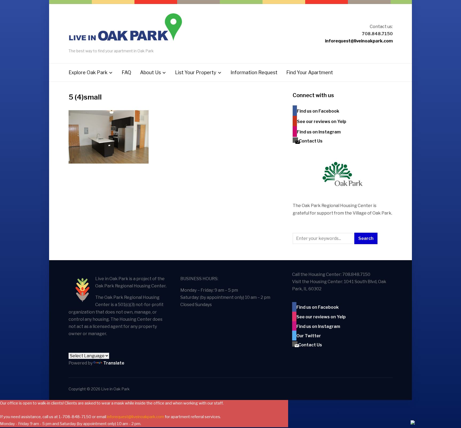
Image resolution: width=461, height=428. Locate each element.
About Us (150, 72)
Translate (113, 363)
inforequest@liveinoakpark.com (359, 40)
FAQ (126, 72)
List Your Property (195, 72)
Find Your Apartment (309, 72)
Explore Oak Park (88, 72)
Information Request (253, 72)
